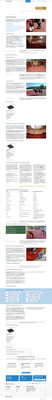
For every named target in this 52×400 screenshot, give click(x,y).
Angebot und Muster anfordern (26, 372)
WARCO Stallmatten (16, 45)
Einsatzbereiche (9, 14)
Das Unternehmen (8, 388)
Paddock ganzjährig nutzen (9, 25)
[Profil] (44, 1)
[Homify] (8, 396)
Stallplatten (12, 307)
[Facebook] (6, 396)
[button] (43, 1)
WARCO (6, 14)
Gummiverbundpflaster (16, 307)
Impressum (17, 388)
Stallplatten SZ (24, 277)
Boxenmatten (10, 19)
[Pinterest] (11, 396)
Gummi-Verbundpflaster (13, 90)
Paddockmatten (15, 19)
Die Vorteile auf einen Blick (9, 23)
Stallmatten (7, 19)
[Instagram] (9, 396)
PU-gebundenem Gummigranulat (19, 35)
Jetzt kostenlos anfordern (40, 379)
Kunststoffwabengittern (12, 256)
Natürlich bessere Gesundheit (9, 24)
